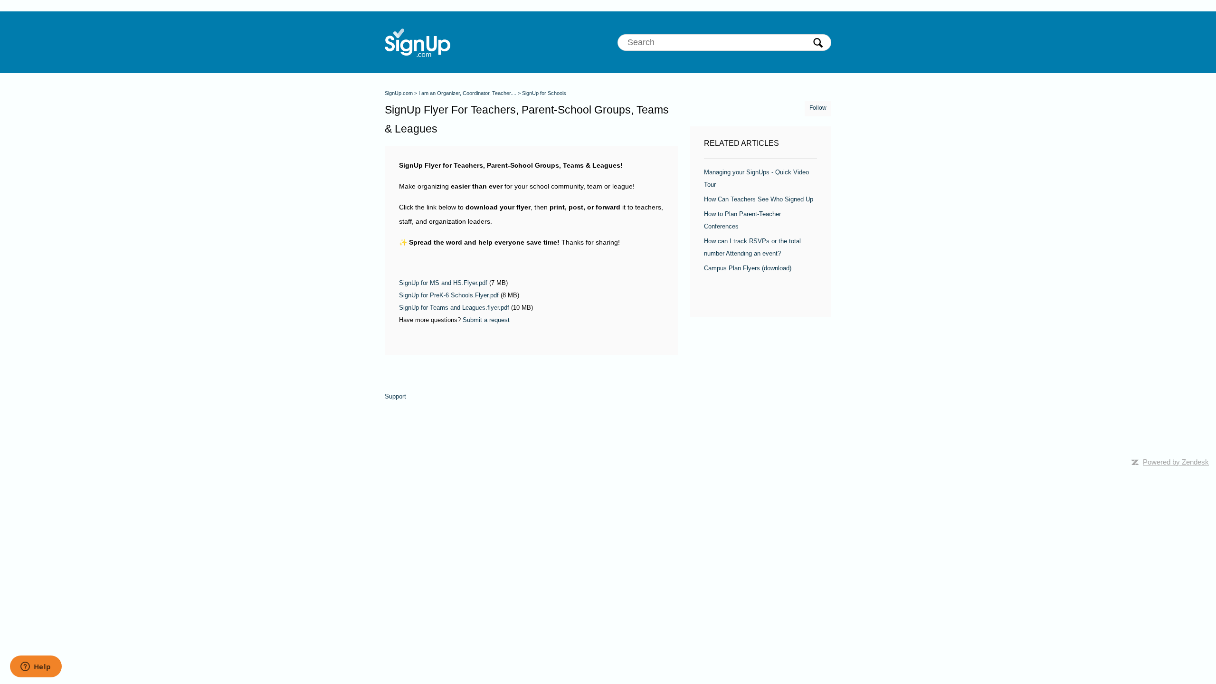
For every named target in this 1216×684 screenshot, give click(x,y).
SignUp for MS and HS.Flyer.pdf (443, 282)
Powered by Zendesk (1176, 462)
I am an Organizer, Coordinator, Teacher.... (467, 93)
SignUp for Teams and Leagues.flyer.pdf (454, 307)
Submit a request (486, 319)
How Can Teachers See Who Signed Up (758, 199)
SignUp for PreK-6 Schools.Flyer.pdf (449, 295)
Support (395, 396)
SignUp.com (399, 93)
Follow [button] (817, 107)
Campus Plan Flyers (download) (747, 268)
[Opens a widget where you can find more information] (36, 667)
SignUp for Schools (544, 93)
